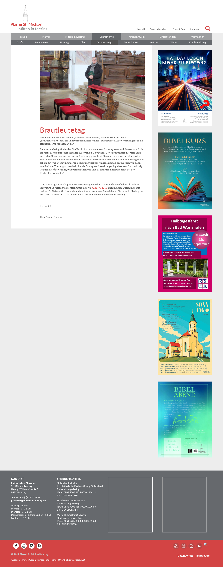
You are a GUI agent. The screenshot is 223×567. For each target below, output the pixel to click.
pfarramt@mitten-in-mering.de (28, 500)
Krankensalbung (197, 42)
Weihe (173, 42)
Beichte (154, 42)
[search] (208, 28)
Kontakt (141, 28)
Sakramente (107, 36)
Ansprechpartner (159, 28)
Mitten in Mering (75, 36)
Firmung (64, 42)
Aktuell (23, 36)
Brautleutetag (104, 42)
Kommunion (41, 42)
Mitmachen (197, 36)
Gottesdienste (131, 42)
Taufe (20, 42)
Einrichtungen (167, 36)
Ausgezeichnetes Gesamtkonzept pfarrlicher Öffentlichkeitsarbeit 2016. (48, 559)
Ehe (83, 42)
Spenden (194, 28)
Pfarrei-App (179, 28)
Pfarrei (46, 36)
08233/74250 (99, 187)
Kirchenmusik (136, 36)
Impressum (203, 555)
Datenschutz (185, 555)
